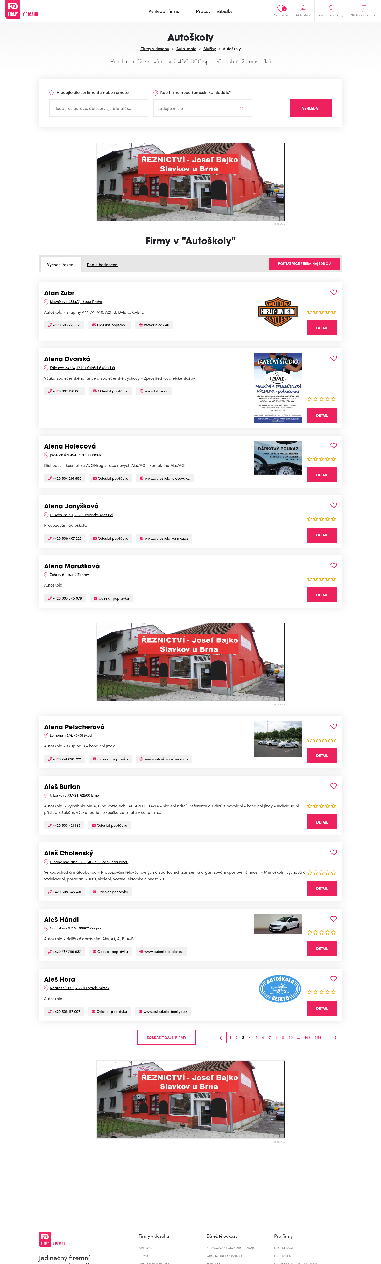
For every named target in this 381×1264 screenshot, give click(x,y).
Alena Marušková (72, 567)
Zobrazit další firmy (166, 1037)
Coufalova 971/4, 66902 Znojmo (76, 927)
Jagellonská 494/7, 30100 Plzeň (75, 454)
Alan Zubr (59, 294)
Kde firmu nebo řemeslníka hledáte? (195, 92)
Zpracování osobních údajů (231, 1247)
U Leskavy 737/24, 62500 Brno (74, 795)
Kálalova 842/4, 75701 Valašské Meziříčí (82, 367)
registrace (284, 1247)
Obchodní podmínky (224, 1255)
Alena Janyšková (71, 507)
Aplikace (146, 1247)
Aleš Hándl (61, 920)
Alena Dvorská (67, 360)
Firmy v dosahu (154, 49)
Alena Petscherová (74, 728)
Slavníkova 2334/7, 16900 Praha (76, 301)
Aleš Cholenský (68, 854)
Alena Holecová (70, 447)
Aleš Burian (62, 787)
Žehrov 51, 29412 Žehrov (69, 574)
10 (291, 1037)
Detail (322, 327)
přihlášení (283, 1255)
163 (308, 1037)
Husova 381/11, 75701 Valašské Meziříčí (81, 514)
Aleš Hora (59, 980)
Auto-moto (186, 49)
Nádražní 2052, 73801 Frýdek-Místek (79, 987)
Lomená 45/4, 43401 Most (71, 735)
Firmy (144, 1255)
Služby (209, 49)
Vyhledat (311, 108)
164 (318, 1037)
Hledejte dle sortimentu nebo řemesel (92, 92)
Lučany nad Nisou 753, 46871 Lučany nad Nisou (89, 861)
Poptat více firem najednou (304, 263)
